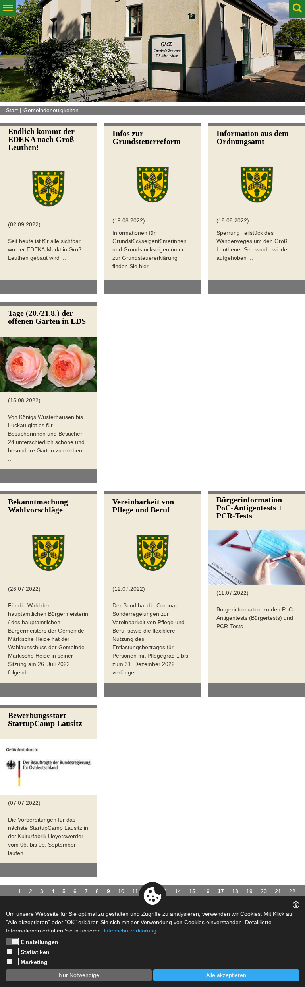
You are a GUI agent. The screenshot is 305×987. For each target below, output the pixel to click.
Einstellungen (39, 942)
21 (278, 891)
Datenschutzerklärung (128, 930)
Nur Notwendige (79, 975)
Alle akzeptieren (226, 975)
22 (292, 891)
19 (249, 891)
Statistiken (35, 952)
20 (264, 891)
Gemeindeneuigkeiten (51, 110)
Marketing (34, 962)
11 (135, 891)
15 (192, 891)
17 (221, 891)
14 (178, 891)
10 (121, 891)
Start (12, 110)
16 (206, 891)
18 (235, 891)
